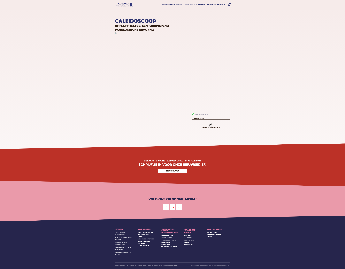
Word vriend (165, 242)
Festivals (179, 4)
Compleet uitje (191, 4)
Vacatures (188, 238)
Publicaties (188, 244)
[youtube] (172, 207)
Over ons (187, 235)
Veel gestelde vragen (146, 239)
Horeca (140, 237)
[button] (229, 4)
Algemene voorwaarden (220, 266)
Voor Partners (166, 238)
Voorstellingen (168, 4)
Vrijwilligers (189, 240)
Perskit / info (212, 232)
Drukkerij (202, 4)
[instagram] (179, 207)
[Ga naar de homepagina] (124, 5)
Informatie (211, 4)
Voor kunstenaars (214, 234)
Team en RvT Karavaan (169, 246)
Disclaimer (195, 266)
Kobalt (175, 265)
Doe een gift (165, 244)
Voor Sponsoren (167, 235)
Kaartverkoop (143, 234)
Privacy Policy (205, 266)
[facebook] (166, 207)
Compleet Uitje (143, 245)
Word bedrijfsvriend (168, 240)
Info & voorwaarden (145, 232)
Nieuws (220, 4)
